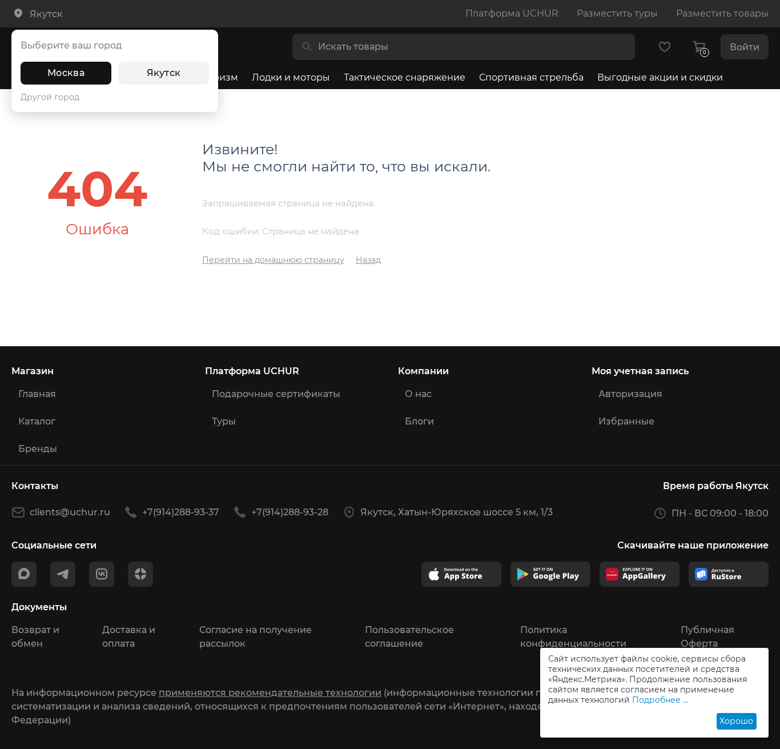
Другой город (50, 97)
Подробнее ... (660, 700)
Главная (37, 393)
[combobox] (473, 47)
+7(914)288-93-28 (289, 512)
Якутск (164, 72)
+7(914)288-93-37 (180, 512)
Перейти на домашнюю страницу (273, 260)
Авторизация (630, 393)
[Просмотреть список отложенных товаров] (664, 46)
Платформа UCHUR (511, 13)
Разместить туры (617, 13)
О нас (418, 393)
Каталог (36, 421)
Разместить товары (722, 13)
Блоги (419, 421)
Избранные (626, 421)
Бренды (37, 448)
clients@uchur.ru (70, 512)
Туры (224, 421)
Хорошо (736, 721)
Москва (66, 72)
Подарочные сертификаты (276, 393)
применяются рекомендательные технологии (270, 692)
